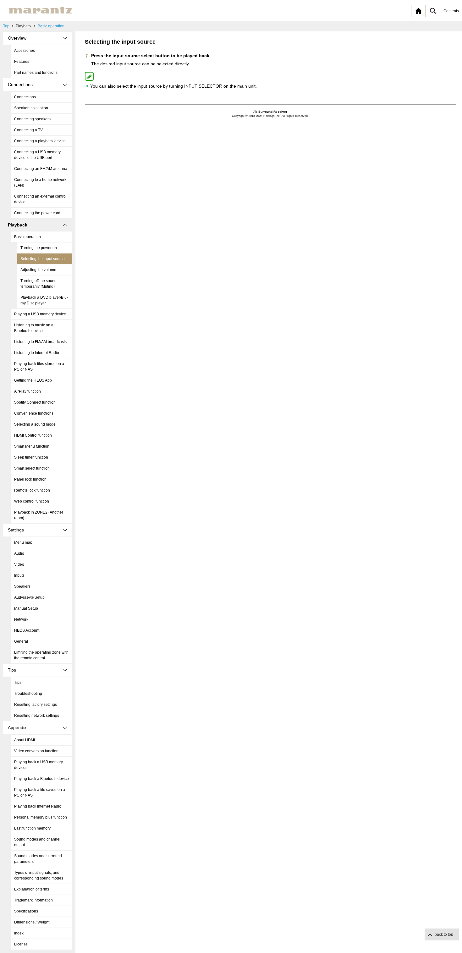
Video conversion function (36, 751)
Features (21, 61)
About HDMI (24, 740)
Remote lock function (32, 490)
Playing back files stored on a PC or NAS (39, 367)
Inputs (19, 575)
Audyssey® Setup (29, 597)
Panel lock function (30, 479)
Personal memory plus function (40, 817)
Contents (451, 11)
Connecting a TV (28, 130)
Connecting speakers (32, 119)
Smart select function (32, 468)
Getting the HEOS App (33, 380)
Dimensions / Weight (31, 922)
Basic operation (51, 26)
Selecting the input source (42, 259)
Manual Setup (26, 608)
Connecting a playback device (40, 141)
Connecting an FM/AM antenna (40, 168)
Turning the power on (38, 248)
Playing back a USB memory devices (38, 765)
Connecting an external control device (40, 199)
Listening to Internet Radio (36, 353)
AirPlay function (27, 391)
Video (19, 564)
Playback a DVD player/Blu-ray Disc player (44, 300)
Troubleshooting (28, 693)
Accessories (24, 50)
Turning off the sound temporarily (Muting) (38, 284)
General (21, 641)
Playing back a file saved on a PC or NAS (39, 792)
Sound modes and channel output (37, 842)
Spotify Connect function (35, 402)
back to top (444, 934)
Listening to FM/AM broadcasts (40, 342)
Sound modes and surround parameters (38, 859)
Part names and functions (36, 72)
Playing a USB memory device (40, 314)
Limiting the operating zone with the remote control (41, 655)
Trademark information (33, 900)
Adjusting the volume (38, 270)
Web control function (31, 501)
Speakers (22, 586)
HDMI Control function (33, 435)
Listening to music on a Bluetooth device (33, 328)
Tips (17, 682)
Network (21, 619)
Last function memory (32, 828)
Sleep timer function (31, 457)
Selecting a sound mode (35, 424)
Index (19, 933)
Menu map (23, 542)
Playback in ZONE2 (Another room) (38, 515)
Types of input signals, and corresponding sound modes (38, 875)
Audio (19, 553)
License (21, 944)
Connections (25, 97)
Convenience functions (33, 413)
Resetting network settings (36, 715)
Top (6, 26)
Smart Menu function (31, 446)
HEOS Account (26, 630)
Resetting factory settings (35, 704)
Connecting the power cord (37, 213)
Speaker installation (31, 108)
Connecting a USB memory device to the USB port (37, 155)
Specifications (26, 911)
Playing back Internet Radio (37, 806)
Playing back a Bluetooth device (41, 778)
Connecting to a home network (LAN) (40, 182)
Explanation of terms (31, 889)
